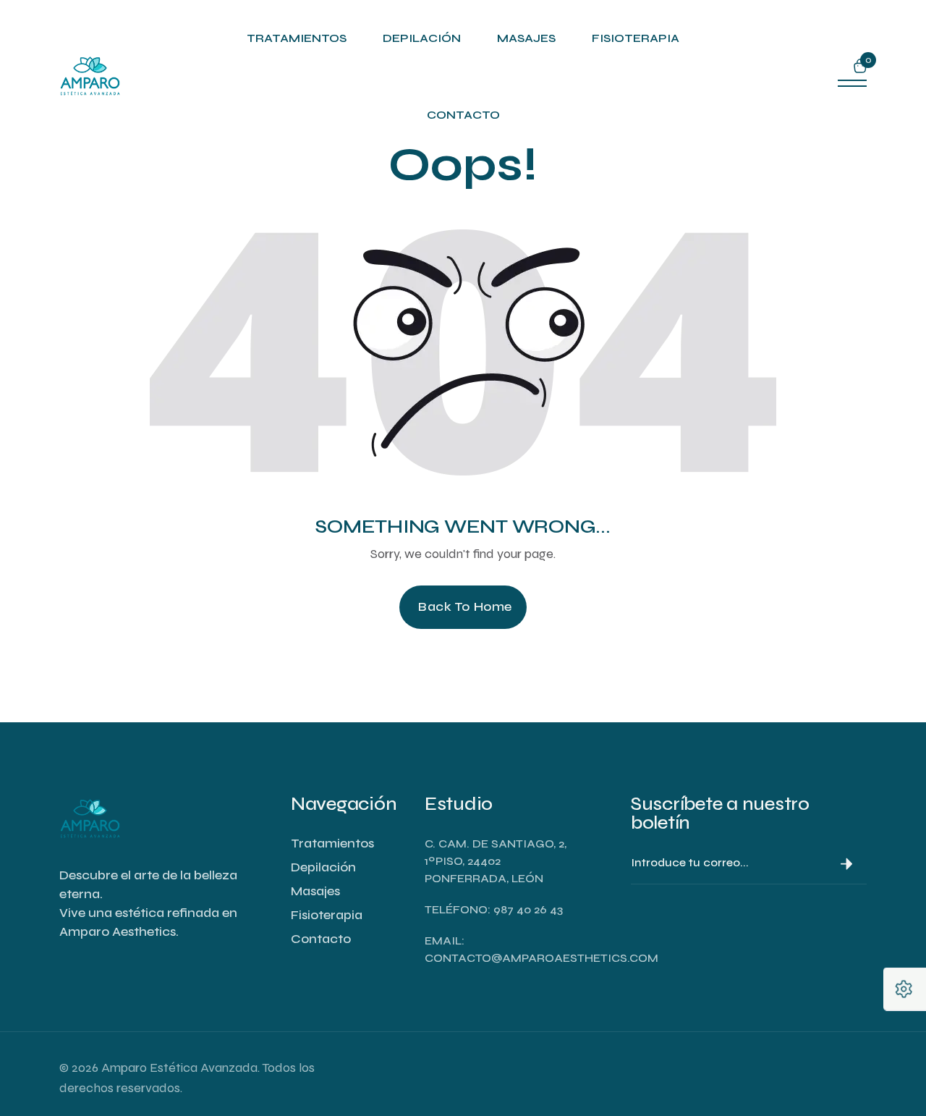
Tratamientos (297, 38)
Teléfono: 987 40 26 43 (494, 909)
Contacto (463, 115)
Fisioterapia (635, 38)
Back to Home (464, 606)
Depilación (422, 38)
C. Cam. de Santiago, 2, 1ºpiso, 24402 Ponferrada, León (495, 861)
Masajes (526, 38)
